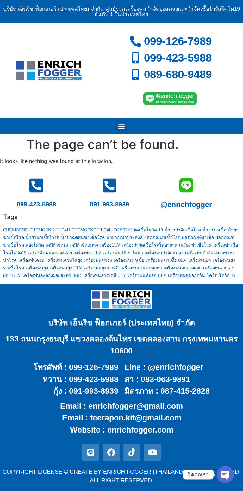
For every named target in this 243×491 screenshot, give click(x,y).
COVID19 (122, 230)
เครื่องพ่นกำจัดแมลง (164, 252)
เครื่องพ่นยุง (37, 268)
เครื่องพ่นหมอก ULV (147, 275)
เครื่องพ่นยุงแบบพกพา (141, 268)
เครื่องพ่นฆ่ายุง (98, 260)
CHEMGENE (15, 230)
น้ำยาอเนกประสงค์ (124, 237)
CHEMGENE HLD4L (92, 230)
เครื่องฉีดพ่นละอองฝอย (50, 252)
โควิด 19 (227, 275)
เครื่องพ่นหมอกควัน (186, 275)
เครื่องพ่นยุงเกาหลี (101, 268)
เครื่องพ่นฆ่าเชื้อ (129, 260)
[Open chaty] (225, 474)
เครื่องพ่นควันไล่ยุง (64, 260)
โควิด (212, 275)
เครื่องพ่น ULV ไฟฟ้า (123, 252)
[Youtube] (152, 452)
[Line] (90, 452)
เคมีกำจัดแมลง (84, 245)
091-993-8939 (109, 204)
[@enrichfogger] (186, 185)
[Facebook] (111, 452)
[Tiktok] (131, 452)
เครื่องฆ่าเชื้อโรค (195, 245)
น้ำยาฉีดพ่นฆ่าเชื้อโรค (83, 237)
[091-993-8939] (109, 185)
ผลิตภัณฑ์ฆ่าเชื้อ (198, 237)
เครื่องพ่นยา (199, 260)
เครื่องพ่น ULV (87, 252)
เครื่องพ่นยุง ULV (66, 268)
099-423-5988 (36, 204)
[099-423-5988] (36, 185)
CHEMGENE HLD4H (49, 230)
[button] (121, 126)
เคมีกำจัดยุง (57, 245)
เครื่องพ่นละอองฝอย (183, 268)
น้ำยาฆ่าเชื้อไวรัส (42, 237)
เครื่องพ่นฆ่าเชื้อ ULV (166, 260)
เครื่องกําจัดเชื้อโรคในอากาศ (150, 245)
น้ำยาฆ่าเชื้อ (214, 230)
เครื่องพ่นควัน (31, 260)
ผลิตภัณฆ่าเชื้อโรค (162, 237)
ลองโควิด (35, 245)
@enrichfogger (186, 204)
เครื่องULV (110, 245)
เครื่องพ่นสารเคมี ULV (104, 275)
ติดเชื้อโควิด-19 (148, 230)
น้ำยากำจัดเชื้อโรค (183, 230)
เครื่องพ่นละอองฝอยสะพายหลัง (52, 275)
